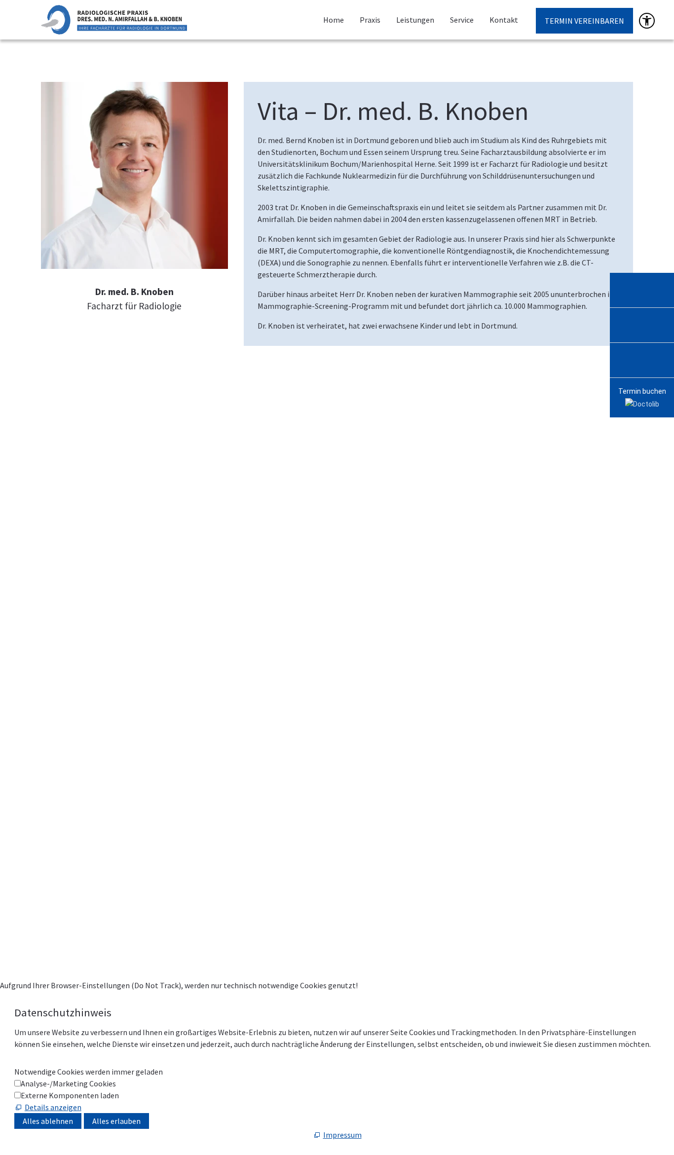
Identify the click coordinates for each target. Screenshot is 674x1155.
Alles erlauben (116, 1121)
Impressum (272, 922)
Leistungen (415, 20)
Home (333, 20)
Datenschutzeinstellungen (390, 922)
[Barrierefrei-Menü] (647, 21)
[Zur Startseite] (114, 20)
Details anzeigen (53, 1107)
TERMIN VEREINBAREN (584, 21)
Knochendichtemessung (82, 614)
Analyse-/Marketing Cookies (68, 1083)
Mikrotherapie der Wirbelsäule (92, 659)
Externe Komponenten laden (70, 1095)
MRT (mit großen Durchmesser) (95, 570)
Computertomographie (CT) (89, 599)
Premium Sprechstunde (80, 555)
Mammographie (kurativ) (83, 644)
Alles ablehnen (48, 1121)
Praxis (370, 20)
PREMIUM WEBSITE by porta (510, 922)
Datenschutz (318, 922)
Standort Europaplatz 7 (128, 829)
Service (462, 20)
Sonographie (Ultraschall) (85, 703)
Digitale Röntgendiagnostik (88, 674)
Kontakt (503, 20)
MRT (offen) (61, 585)
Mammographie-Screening (86, 629)
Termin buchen (642, 391)
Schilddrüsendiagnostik (80, 689)
